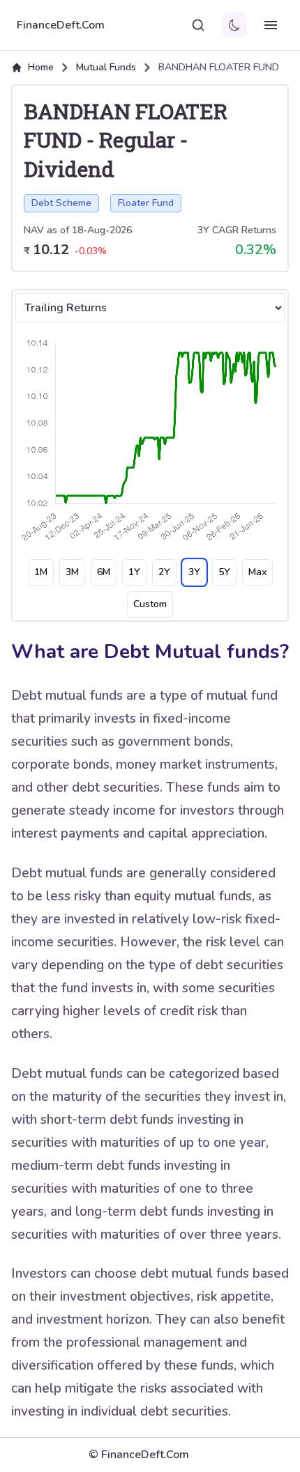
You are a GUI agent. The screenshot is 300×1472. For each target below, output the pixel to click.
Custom (150, 604)
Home (41, 67)
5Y (224, 572)
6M (103, 572)
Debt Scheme (61, 203)
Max (257, 572)
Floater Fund (146, 203)
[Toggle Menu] (270, 25)
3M (72, 572)
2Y (164, 572)
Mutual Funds (106, 67)
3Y (194, 572)
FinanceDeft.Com (61, 25)
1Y (134, 572)
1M (40, 572)
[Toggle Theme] (234, 25)
